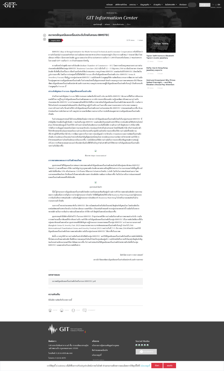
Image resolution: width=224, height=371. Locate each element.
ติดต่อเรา (183, 4)
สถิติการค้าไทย (121, 4)
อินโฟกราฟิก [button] (170, 4)
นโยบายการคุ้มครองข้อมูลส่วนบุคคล (105, 345)
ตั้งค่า (157, 365)
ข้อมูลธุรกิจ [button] (145, 4)
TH (213, 4)
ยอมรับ (169, 365)
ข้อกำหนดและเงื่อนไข (100, 350)
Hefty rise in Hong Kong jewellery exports (157, 68)
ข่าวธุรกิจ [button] (157, 4)
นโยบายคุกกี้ (145, 366)
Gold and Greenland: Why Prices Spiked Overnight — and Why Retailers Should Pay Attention (160, 82)
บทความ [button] (132, 4)
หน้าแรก (109, 4)
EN (219, 4)
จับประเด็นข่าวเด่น (118, 24)
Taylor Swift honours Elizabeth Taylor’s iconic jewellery (160, 56)
